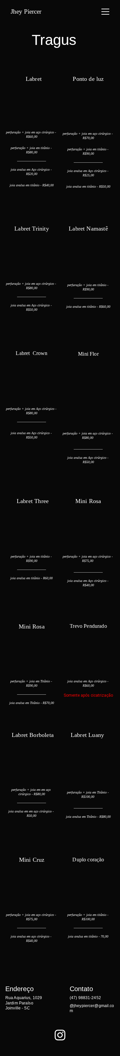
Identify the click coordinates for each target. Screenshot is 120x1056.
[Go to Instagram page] (60, 1035)
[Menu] (105, 12)
